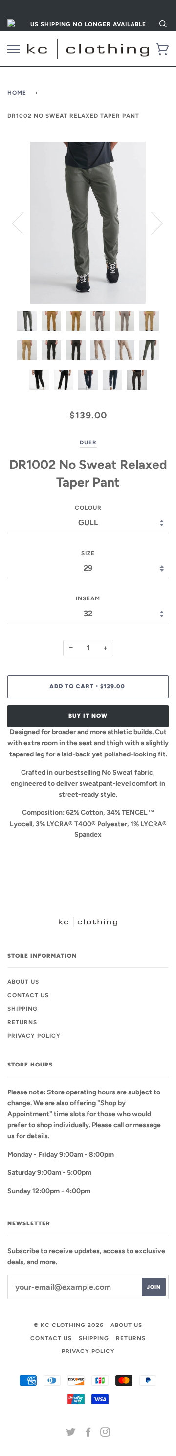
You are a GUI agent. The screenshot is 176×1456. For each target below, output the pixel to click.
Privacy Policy (34, 1035)
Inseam (88, 598)
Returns (22, 1022)
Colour (88, 507)
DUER (88, 442)
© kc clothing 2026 (69, 1325)
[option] (88, 223)
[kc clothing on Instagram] (105, 1433)
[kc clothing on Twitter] (71, 1433)
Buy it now (88, 715)
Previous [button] (24, 223)
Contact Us (28, 995)
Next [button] (151, 223)
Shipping (22, 1008)
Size (88, 553)
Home (16, 92)
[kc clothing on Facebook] (88, 1433)
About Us (23, 981)
